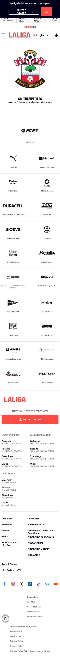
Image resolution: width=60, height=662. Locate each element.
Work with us (33, 612)
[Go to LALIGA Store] (30, 27)
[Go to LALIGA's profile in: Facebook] (4, 584)
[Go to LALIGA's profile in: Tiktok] (38, 584)
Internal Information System (23, 626)
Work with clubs (34, 616)
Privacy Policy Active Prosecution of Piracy (30, 651)
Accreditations (34, 607)
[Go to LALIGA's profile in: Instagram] (13, 584)
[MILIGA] (55, 35)
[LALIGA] (20, 35)
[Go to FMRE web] (14, 618)
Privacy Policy (16, 641)
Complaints (32, 597)
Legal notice (15, 636)
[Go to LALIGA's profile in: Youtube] (55, 584)
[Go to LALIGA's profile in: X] (21, 584)
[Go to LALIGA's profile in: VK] (47, 584)
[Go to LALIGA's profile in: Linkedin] (30, 584)
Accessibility (16, 631)
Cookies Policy (17, 646)
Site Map (31, 602)
